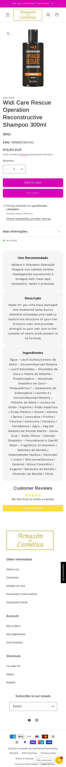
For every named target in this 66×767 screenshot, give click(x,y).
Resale (10, 682)
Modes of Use (15, 585)
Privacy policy (48, 753)
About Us (12, 569)
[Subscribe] (52, 706)
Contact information (26, 764)
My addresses (15, 634)
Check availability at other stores (28, 218)
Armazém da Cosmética (31, 748)
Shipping (23, 154)
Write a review (33, 508)
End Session (14, 642)
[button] (8, 14)
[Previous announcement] (6, 3)
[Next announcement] (59, 3)
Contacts (12, 577)
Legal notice (47, 764)
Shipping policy (45, 758)
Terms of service (24, 758)
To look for (13, 666)
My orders (13, 626)
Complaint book (17, 602)
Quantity (8, 160)
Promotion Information (21, 594)
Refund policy (29, 753)
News (10, 674)
